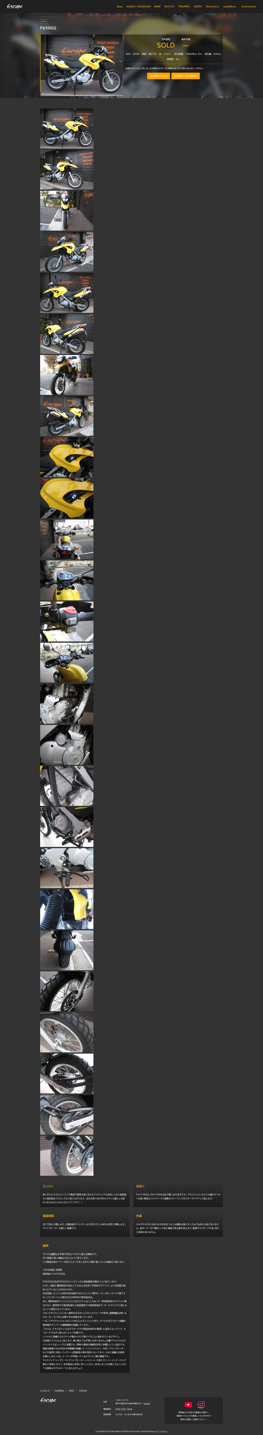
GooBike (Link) (158, 76)
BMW (43, 21)
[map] (147, 1403)
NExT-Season (160, 1431)
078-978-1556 (123, 1409)
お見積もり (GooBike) (185, 76)
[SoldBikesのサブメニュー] (236, 6)
